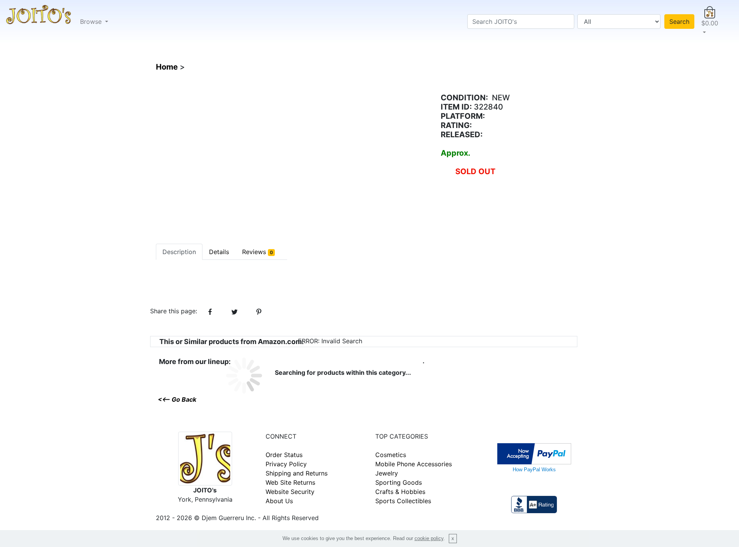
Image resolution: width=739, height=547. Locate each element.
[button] (709, 21)
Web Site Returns (290, 482)
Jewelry (386, 473)
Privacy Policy (286, 464)
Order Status (284, 455)
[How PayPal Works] (534, 453)
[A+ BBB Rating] (534, 503)
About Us (279, 501)
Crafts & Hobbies (400, 491)
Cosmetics (390, 455)
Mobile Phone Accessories (413, 464)
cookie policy (429, 538)
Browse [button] (92, 21)
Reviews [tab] (257, 252)
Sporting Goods (398, 482)
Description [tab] (179, 252)
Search (679, 21)
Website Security (290, 491)
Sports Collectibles (403, 501)
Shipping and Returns (297, 473)
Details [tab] (219, 252)
